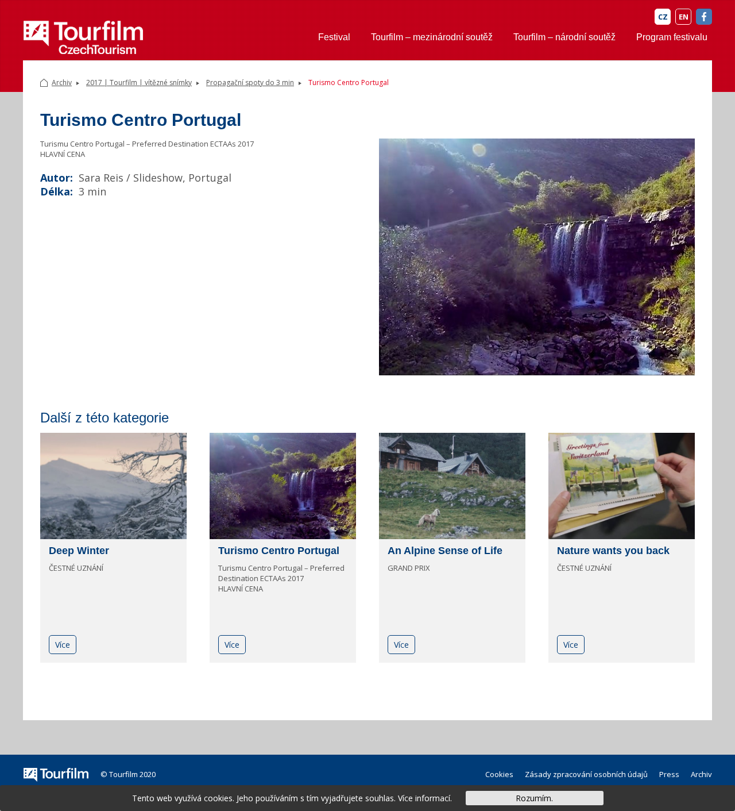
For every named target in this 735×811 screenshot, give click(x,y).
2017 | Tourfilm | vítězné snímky (139, 82)
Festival (334, 37)
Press (669, 774)
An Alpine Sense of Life (445, 550)
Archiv (62, 82)
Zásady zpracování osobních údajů (586, 774)
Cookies (499, 774)
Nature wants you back (613, 550)
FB (704, 17)
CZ (663, 16)
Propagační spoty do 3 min (250, 82)
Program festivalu (671, 37)
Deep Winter (79, 550)
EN (683, 16)
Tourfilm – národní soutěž (564, 37)
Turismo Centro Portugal (278, 550)
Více (62, 644)
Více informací (424, 798)
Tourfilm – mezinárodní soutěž (432, 37)
